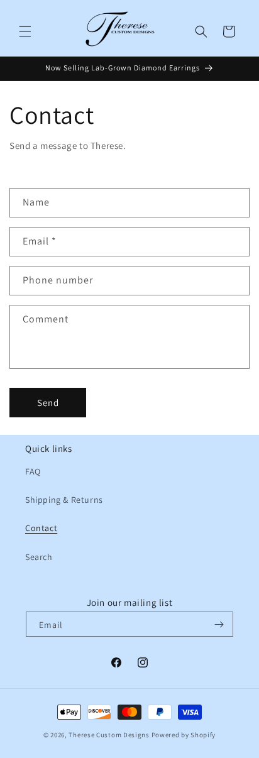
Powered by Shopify (184, 734)
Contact (41, 528)
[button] (25, 31)
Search (39, 557)
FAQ (33, 471)
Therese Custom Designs (109, 734)
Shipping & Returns (64, 499)
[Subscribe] (219, 624)
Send (48, 403)
